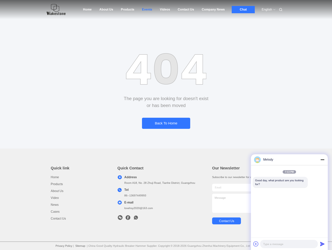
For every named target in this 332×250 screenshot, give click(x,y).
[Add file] (256, 244)
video (55, 197)
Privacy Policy (64, 245)
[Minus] (322, 159)
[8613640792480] (136, 218)
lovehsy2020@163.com (138, 208)
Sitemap (80, 245)
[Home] (56, 9)
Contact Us (186, 9)
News (55, 204)
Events (147, 9)
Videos (165, 9)
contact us (226, 221)
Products (127, 9)
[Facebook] (128, 218)
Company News (213, 9)
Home (87, 9)
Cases (55, 211)
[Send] (322, 244)
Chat (243, 9)
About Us (106, 9)
